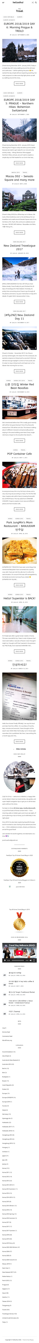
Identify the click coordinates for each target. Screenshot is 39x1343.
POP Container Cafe (19, 453)
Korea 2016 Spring (8, 1214)
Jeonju (4, 1164)
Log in (4, 1028)
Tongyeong (5, 1305)
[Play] (5, 960)
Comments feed (7, 1036)
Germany (5, 1114)
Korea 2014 (5, 1193)
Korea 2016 (5, 1210)
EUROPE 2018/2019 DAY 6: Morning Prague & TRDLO (19, 27)
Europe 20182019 (9, 20)
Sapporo (5, 1289)
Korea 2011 (5, 1172)
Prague (4, 1285)
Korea (8, 380)
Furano (4, 1106)
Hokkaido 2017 (7, 1127)
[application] (19, 953)
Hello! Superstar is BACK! (19, 598)
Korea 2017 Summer (8, 1231)
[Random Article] (33, 2)
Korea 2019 (5, 1239)
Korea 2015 (5, 1201)
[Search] (36, 2)
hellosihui (18, 2)
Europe (19, 17)
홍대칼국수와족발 (15, 973)
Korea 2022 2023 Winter (9, 1247)
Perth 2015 (5, 1280)
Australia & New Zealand (10, 1060)
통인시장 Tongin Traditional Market (22, 992)
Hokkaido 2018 (7, 1131)
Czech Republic (8, 17)
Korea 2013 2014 (19, 380)
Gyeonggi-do (6, 1118)
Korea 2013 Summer (8, 1189)
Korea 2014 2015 (7, 1197)
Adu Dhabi (5, 1056)
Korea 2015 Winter (8, 1206)
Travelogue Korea (7, 1314)
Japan (4, 1156)
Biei (3, 1072)
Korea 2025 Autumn (8, 1260)
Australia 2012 (6, 1064)
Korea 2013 (19, 518)
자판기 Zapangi (14, 1011)
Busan (4, 1081)
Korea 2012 (5, 1176)
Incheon (4, 1152)
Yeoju (4, 1322)
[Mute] (31, 960)
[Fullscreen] (34, 960)
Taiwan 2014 (6, 1301)
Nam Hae (5, 1268)
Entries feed (6, 1032)
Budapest (5, 1077)
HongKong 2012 (7, 1135)
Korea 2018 (5, 1235)
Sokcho (4, 1297)
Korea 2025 (5, 1255)
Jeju (3, 1160)
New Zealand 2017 (19, 242)
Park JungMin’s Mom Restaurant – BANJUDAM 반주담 (19, 526)
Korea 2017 (5, 1222)
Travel (25, 172)
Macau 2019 (16, 172)
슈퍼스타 (14, 35)
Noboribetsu (6, 1276)
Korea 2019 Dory (7, 1243)
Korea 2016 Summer (8, 1218)
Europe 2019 (6, 1102)
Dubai (4, 1089)
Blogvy (31, 1340)
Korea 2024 (5, 1251)
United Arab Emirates (9, 1318)
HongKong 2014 (7, 1139)
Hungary (5, 1147)
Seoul (4, 1293)
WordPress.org (7, 1040)
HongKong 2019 (7, 1143)
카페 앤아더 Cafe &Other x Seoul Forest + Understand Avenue (21, 1002)
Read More (19, 83)
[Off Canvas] (3, 2)
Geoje (4, 1110)
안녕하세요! (19, 664)
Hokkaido (5, 1122)
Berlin (4, 1068)
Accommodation (7, 1052)
